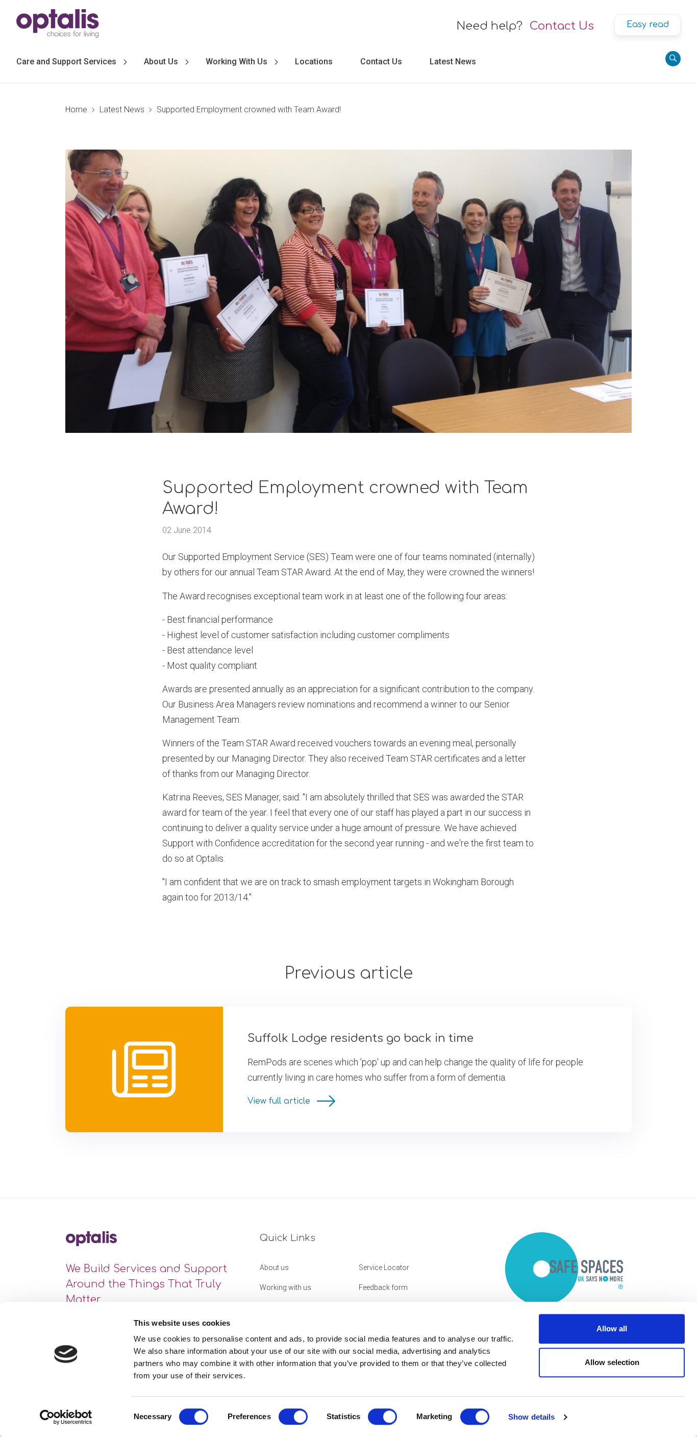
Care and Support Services (66, 61)
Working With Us (236, 61)
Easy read (648, 24)
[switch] (293, 1416)
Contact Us (562, 26)
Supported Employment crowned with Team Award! (249, 109)
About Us (161, 61)
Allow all (611, 1328)
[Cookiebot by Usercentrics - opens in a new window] (66, 1417)
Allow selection (612, 1362)
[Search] (673, 58)
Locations (314, 61)
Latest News (453, 61)
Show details (531, 1416)
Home (76, 109)
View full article (280, 1101)
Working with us (285, 1287)
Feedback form (383, 1287)
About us (274, 1267)
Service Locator (384, 1267)
